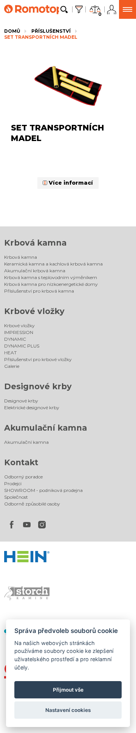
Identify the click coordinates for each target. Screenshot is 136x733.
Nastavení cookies (68, 710)
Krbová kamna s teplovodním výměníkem (50, 277)
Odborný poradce (23, 477)
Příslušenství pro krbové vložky (38, 359)
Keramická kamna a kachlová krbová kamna (53, 264)
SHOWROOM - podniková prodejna (43, 490)
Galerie (11, 366)
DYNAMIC (15, 339)
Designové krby (38, 386)
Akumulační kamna (45, 428)
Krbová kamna (35, 242)
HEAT (10, 352)
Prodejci (13, 483)
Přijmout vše (68, 690)
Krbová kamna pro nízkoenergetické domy (51, 284)
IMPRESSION (18, 332)
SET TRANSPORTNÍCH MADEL (40, 37)
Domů (12, 31)
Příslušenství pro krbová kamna (39, 291)
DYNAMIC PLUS (21, 346)
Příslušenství (51, 31)
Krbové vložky (34, 311)
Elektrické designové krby (31, 407)
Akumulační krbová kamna (34, 270)
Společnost (16, 497)
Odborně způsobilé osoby (32, 504)
